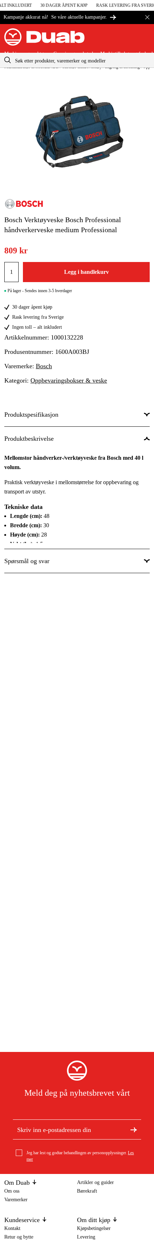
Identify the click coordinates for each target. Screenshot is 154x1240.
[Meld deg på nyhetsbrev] (133, 1129)
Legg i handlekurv (86, 272)
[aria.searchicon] (7, 60)
